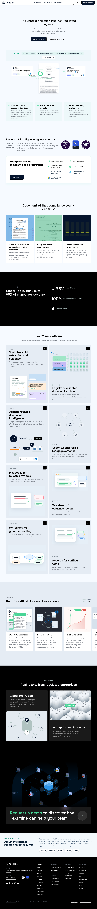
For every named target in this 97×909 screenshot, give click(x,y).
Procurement (55, 884)
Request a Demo (88, 2)
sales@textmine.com (11, 879)
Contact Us (82, 870)
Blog (80, 876)
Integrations (40, 891)
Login (76, 2)
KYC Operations (69, 867)
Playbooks (68, 850)
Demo (81, 882)
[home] (15, 3)
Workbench (43, 850)
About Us (81, 867)
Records (60, 850)
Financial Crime (55, 878)
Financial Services (56, 867)
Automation (68, 878)
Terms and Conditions (85, 902)
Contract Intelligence (68, 874)
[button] (38, 2)
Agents (76, 850)
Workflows (52, 850)
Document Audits (70, 870)
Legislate (39, 870)
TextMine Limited (11, 902)
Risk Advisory (55, 881)
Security (39, 876)
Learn (81, 888)
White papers (83, 879)
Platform (39, 864)
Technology (54, 870)
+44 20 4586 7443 (11, 877)
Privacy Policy (74, 902)
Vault (38, 867)
